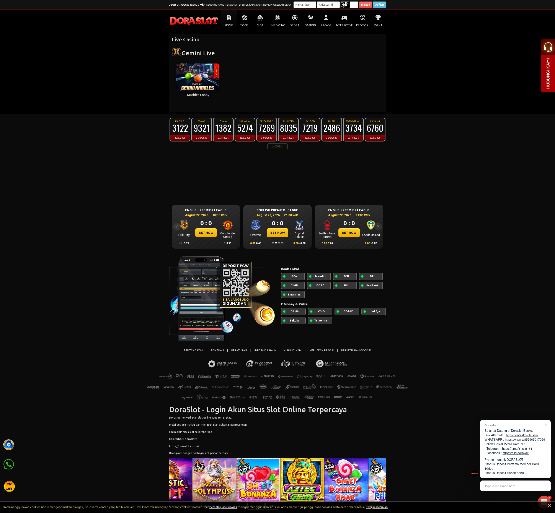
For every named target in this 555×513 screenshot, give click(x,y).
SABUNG (310, 25)
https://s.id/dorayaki (516, 452)
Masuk (365, 4)
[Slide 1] (273, 243)
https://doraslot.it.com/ (184, 446)
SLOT (260, 25)
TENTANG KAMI (193, 350)
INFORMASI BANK (265, 350)
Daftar (379, 4)
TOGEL (244, 25)
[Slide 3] (279, 243)
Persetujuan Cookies (223, 507)
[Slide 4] (282, 243)
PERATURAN (239, 350)
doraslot (190, 438)
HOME (229, 25)
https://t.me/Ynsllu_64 (517, 448)
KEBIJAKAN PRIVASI (322, 350)
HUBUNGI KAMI (293, 350)
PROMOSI (362, 25)
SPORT (294, 25)
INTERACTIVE (344, 25)
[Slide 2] (276, 243)
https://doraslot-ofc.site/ (522, 435)
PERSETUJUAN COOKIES (356, 350)
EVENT (378, 25)
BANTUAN (217, 350)
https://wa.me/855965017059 (525, 439)
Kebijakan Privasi (377, 507)
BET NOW (227, 232)
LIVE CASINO (277, 25)
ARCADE (326, 25)
